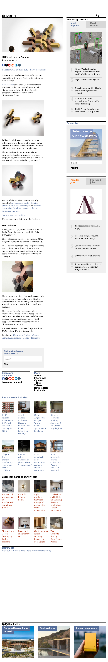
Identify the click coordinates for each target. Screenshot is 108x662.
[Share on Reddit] (13, 65)
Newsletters (41, 388)
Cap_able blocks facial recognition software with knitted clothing (87, 101)
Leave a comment (38, 69)
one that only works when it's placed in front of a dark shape (20, 204)
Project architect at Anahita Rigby (87, 227)
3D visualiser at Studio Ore (87, 255)
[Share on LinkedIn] (16, 65)
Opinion (38, 380)
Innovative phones (86, 628)
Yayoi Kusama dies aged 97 (87, 79)
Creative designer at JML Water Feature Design (87, 237)
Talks (37, 383)
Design (26, 338)
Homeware (36, 338)
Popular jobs (74, 181)
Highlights (14, 624)
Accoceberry (8, 84)
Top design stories (77, 19)
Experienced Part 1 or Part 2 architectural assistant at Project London (88, 267)
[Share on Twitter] (6, 65)
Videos (38, 385)
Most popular (74, 24)
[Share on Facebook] (3, 65)
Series (38, 375)
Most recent (94, 24)
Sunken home (47, 628)
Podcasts (39, 390)
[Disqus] (32, 586)
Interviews (40, 378)
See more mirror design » (13, 215)
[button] (98, 15)
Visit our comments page (13, 550)
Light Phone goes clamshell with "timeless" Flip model (87, 110)
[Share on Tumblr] (19, 65)
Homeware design (21, 335)
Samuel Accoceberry (11, 338)
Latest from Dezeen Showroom (19, 477)
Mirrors (35, 335)
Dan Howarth (8, 69)
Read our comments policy (38, 550)
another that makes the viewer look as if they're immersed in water (21, 208)
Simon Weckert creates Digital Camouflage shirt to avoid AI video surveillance (87, 71)
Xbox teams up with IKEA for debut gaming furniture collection (88, 90)
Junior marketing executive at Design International (87, 247)
